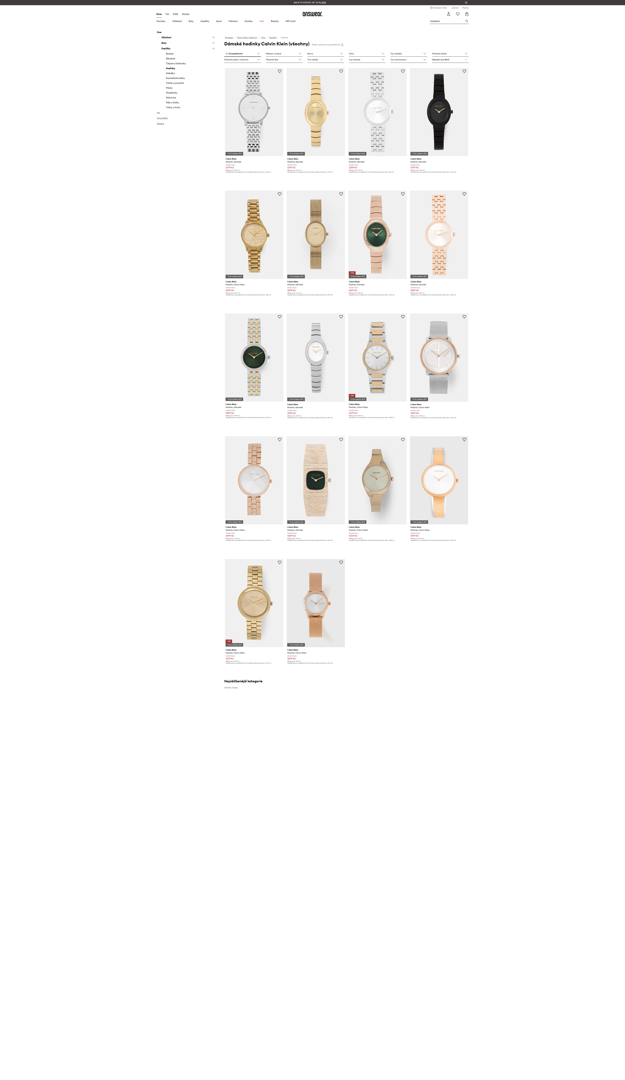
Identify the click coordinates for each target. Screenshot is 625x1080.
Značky (249, 21)
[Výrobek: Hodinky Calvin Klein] (254, 235)
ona (159, 14)
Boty (191, 21)
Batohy (275, 21)
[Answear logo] (312, 14)
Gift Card (290, 21)
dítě (175, 14)
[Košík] (467, 14)
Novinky (161, 21)
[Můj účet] (449, 14)
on (167, 14)
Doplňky (205, 21)
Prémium (233, 21)
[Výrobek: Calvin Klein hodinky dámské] (254, 112)
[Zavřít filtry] (466, 2)
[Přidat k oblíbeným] (279, 71)
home (185, 14)
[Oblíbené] (458, 14)
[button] (242, 54)
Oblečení (177, 21)
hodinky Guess (231, 687)
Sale (261, 21)
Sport (219, 21)
